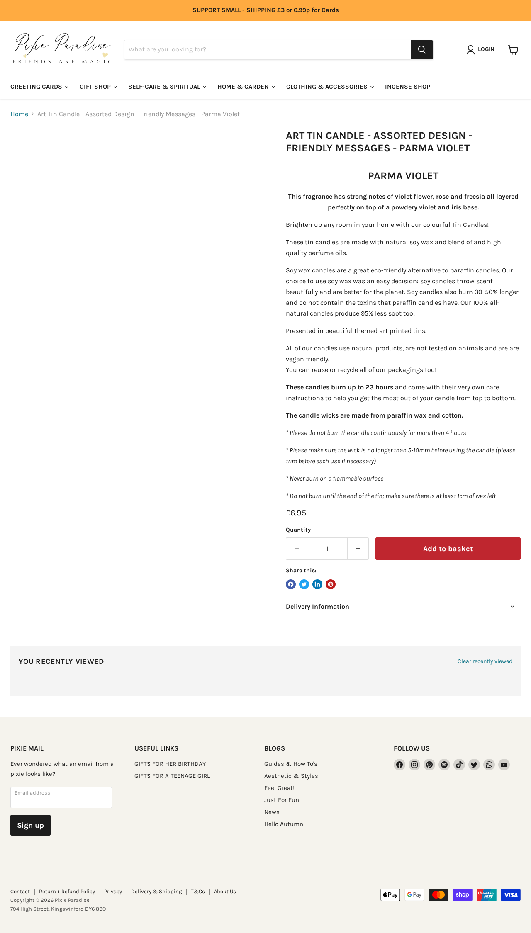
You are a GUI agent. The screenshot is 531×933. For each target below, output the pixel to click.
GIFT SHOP (96, 86)
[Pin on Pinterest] (331, 584)
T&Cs (198, 891)
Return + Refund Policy (67, 891)
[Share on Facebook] (291, 584)
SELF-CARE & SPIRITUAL (165, 86)
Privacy (113, 891)
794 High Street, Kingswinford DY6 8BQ (58, 909)
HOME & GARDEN (243, 86)
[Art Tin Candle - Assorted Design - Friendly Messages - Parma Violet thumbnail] (26, 153)
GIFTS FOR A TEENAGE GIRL (172, 776)
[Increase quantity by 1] (358, 548)
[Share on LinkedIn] (317, 584)
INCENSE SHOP (407, 86)
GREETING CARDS (37, 86)
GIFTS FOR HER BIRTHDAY (170, 764)
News (272, 812)
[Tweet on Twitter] (304, 584)
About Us (225, 891)
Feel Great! (279, 788)
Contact (20, 891)
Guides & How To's (290, 764)
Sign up (30, 825)
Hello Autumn (283, 824)
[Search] (422, 49)
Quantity (298, 530)
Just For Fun (281, 800)
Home (19, 114)
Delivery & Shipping (156, 891)
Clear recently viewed (485, 661)
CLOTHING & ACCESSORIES (327, 86)
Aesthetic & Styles (291, 776)
